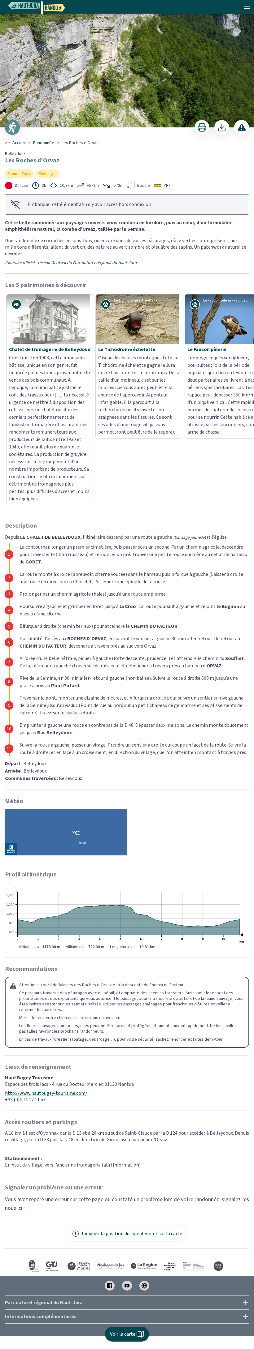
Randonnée (43, 143)
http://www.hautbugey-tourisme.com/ (46, 973)
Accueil (19, 143)
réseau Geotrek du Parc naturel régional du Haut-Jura (87, 263)
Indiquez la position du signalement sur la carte (132, 1114)
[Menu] (247, 7)
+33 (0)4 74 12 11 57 (25, 980)
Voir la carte (122, 1334)
